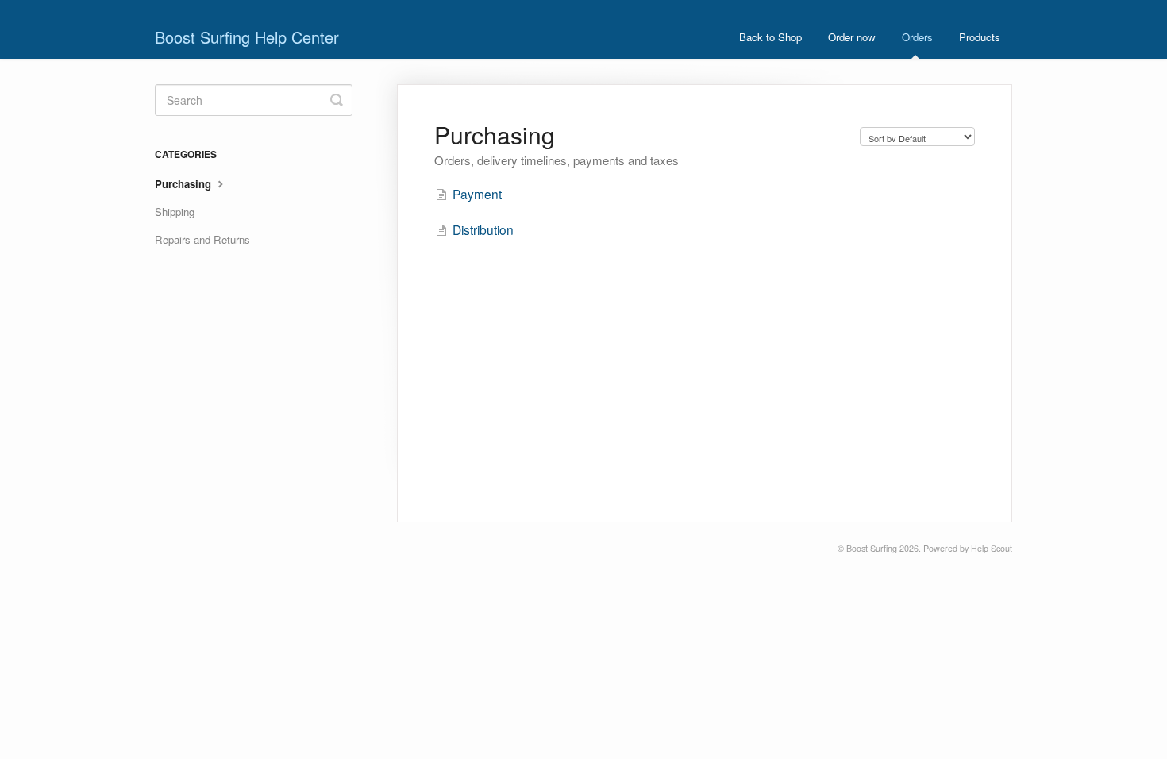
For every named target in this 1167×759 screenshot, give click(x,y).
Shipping (174, 211)
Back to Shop (770, 36)
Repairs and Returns (202, 239)
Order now (852, 36)
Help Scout (991, 548)
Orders (917, 36)
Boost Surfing (871, 548)
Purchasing (184, 183)
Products (979, 36)
